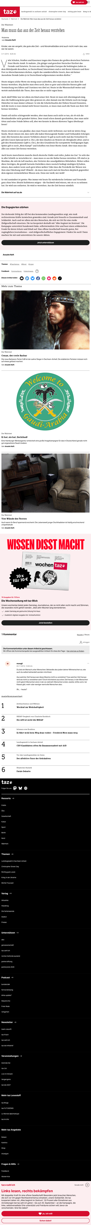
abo (2, 940)
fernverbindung (7, 990)
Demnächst (5, 1063)
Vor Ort (4, 1068)
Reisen (4, 1137)
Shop (3, 1148)
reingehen (5, 1012)
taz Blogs (4, 1103)
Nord (3, 838)
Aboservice (5, 1176)
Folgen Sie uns (6, 788)
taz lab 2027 (6, 1085)
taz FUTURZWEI (7, 1108)
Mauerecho (5, 1001)
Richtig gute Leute (8, 872)
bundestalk (5, 984)
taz (6, 782)
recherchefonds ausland (10, 956)
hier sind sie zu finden (75, 651)
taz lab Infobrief (7, 1046)
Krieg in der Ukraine (8, 877)
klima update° (6, 995)
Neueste (80, 635)
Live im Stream (7, 1074)
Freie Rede (5, 1006)
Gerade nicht (79, 1185)
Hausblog (5, 906)
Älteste (87, 635)
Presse (4, 922)
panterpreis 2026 (7, 967)
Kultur (3, 822)
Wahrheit (14, 19)
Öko (3, 811)
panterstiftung (6, 961)
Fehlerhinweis (29, 271)
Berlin (3, 833)
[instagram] (25, 789)
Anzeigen (5, 1154)
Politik (3, 805)
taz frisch (5, 1035)
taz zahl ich (5, 951)
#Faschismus (15, 264)
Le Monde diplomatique (10, 1114)
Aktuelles (4, 900)
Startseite (4, 19)
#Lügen (31, 264)
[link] (34, 12)
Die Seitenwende (7, 911)
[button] (88, 2)
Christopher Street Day (10, 866)
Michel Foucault (7, 883)
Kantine (4, 1143)
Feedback (5, 1171)
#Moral (24, 264)
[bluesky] (20, 789)
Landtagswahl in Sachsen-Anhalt (13, 861)
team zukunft (6, 1029)
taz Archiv (5, 1119)
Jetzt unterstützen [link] (45, 242)
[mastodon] (15, 789)
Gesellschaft (6, 816)
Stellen (4, 917)
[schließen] (87, 1185)
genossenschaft (7, 945)
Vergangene (6, 1079)
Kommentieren (16, 271)
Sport (3, 827)
